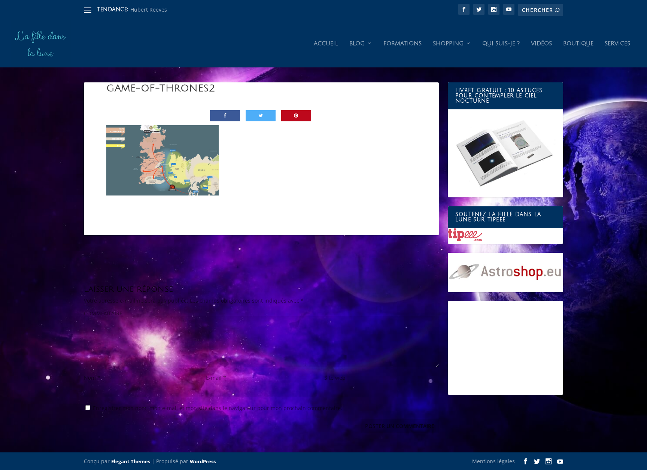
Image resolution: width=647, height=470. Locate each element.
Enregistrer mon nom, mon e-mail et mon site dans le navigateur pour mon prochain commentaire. (217, 408)
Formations (402, 43)
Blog (357, 43)
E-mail (216, 377)
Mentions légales (493, 461)
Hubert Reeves (148, 9)
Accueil (326, 43)
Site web (335, 377)
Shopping (448, 43)
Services (617, 43)
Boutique (578, 43)
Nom (92, 377)
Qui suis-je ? (501, 43)
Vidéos (541, 43)
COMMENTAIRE (103, 313)
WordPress (203, 461)
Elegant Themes (130, 461)
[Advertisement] (505, 348)
